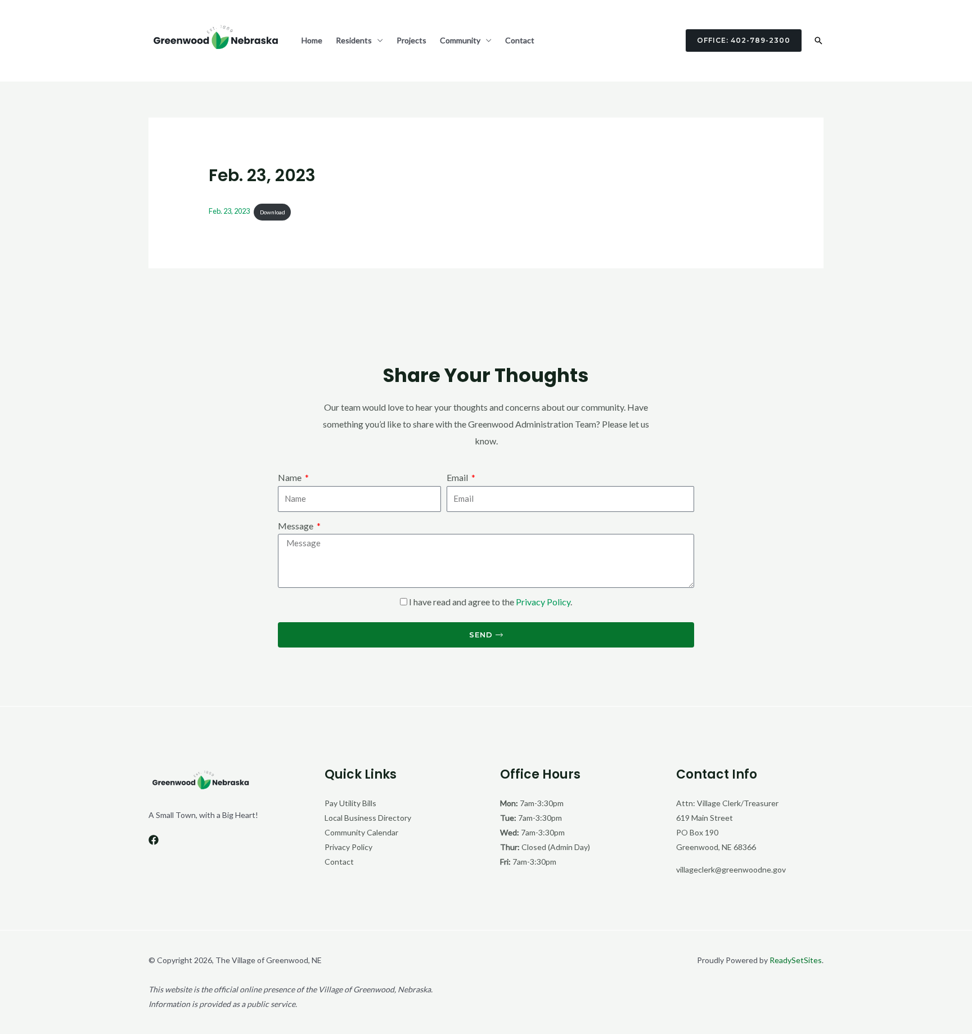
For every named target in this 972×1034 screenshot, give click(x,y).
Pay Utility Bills (350, 803)
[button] (737, 40)
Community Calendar (361, 832)
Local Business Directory (368, 817)
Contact (519, 40)
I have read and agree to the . (490, 601)
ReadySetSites (796, 960)
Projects (411, 40)
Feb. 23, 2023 (229, 211)
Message (296, 525)
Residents (354, 40)
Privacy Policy (543, 601)
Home (312, 40)
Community (460, 40)
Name (290, 477)
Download (272, 212)
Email (458, 477)
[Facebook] (153, 840)
